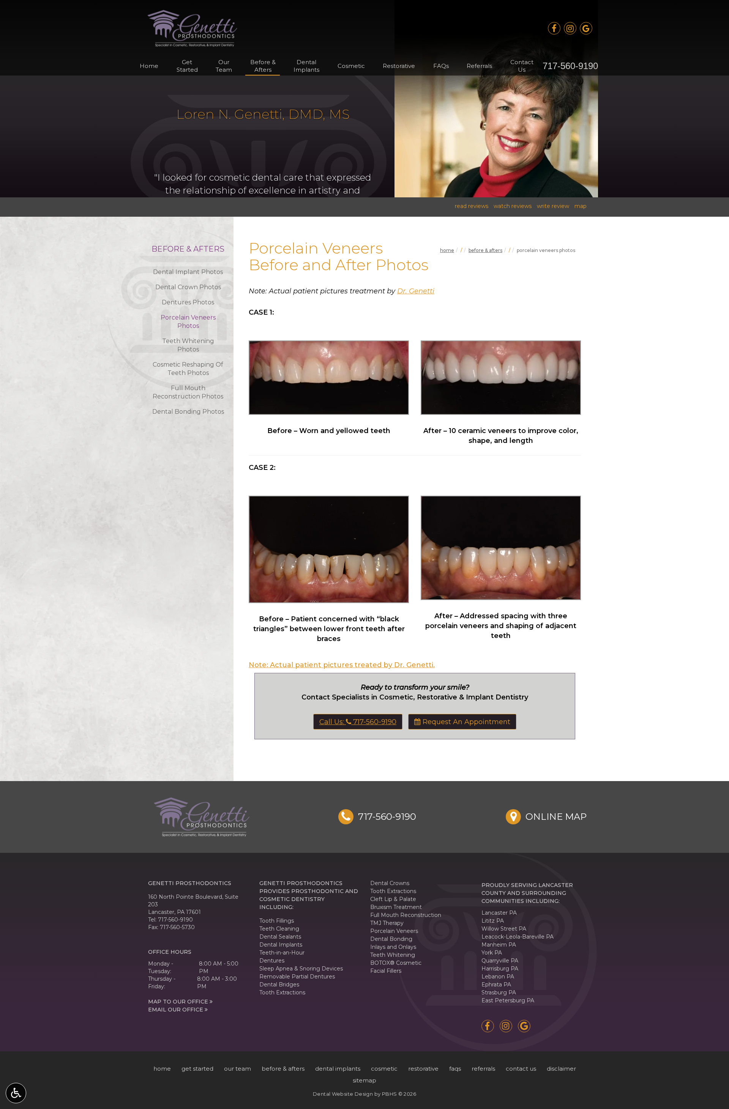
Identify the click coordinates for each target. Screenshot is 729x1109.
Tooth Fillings (276, 920)
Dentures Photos (188, 302)
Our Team (237, 1068)
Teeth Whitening (392, 954)
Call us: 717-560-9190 (357, 722)
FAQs (441, 65)
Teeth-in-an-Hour (282, 952)
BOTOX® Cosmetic (395, 962)
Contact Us (521, 1068)
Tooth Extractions (282, 992)
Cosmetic (351, 65)
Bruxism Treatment (396, 907)
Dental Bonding (391, 939)
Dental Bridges (279, 984)
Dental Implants (280, 944)
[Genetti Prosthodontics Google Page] (586, 28)
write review (553, 206)
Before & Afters (485, 250)
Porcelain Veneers (394, 931)
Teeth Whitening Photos (188, 345)
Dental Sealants (280, 936)
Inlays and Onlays (393, 947)
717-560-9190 (570, 66)
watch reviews (513, 206)
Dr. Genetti (415, 291)
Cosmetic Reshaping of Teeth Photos (188, 368)
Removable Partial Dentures (297, 976)
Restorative (399, 65)
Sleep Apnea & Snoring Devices (301, 968)
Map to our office (179, 1001)
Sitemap (364, 1080)
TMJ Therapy (387, 923)
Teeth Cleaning (279, 928)
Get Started (197, 1068)
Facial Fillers (385, 970)
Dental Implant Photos (188, 272)
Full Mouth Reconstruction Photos (188, 392)
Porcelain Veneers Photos (188, 321)
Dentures (271, 960)
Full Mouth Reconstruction (405, 915)
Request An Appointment (465, 722)
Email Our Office (176, 1009)
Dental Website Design (343, 1094)
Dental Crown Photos (188, 287)
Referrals (479, 65)
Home (149, 65)
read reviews (471, 206)
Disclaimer (561, 1068)
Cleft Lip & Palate (393, 899)
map (580, 206)
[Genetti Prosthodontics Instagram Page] (570, 28)
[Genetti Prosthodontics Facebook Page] (554, 28)
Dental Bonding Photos (188, 411)
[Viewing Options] (16, 1093)
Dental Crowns (389, 883)
